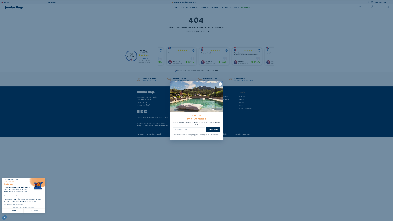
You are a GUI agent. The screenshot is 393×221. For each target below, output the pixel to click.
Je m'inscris (213, 129)
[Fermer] (220, 84)
